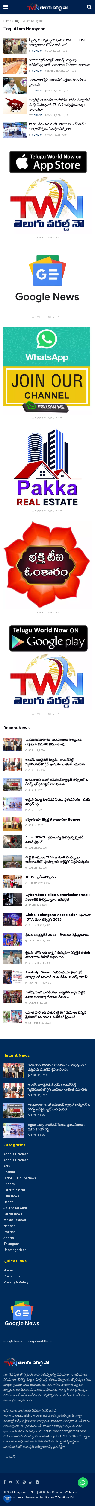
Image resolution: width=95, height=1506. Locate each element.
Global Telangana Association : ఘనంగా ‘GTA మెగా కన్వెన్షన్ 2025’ (58, 917)
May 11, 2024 (54, 90)
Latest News (12, 1214)
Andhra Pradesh (15, 1154)
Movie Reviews (14, 1220)
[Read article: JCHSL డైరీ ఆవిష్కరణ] (12, 881)
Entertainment (14, 1190)
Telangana (11, 1244)
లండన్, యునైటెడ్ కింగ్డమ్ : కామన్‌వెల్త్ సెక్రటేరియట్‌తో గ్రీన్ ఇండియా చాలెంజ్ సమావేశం (55, 762)
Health (8, 1202)
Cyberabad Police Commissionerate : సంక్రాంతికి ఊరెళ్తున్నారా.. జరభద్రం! (57, 897)
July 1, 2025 (54, 50)
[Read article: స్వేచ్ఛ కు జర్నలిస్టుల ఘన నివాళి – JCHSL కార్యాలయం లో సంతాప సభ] (15, 46)
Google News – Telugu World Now (27, 1341)
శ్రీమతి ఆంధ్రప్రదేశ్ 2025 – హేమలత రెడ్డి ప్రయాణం (57, 935)
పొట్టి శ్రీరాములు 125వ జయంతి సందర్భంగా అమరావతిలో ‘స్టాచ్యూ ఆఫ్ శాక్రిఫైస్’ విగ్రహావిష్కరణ (57, 859)
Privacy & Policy (15, 1282)
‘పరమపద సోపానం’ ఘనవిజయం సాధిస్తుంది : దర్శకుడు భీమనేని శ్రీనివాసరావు (54, 742)
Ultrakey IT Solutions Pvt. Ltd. (62, 1497)
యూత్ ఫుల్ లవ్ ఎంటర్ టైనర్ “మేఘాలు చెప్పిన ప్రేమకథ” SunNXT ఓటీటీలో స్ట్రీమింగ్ (55, 1014)
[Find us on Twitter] (17, 1482)
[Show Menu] (5, 7)
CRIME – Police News (19, 1178)
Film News (11, 1196)
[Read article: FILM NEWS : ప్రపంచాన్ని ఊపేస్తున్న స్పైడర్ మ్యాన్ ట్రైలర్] (12, 841)
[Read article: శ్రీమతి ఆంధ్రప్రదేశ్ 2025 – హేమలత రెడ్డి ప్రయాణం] (12, 939)
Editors (9, 1184)
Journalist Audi (15, 1208)
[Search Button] (89, 7)
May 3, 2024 (53, 134)
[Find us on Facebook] (4, 1482)
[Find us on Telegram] (37, 1482)
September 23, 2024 (58, 71)
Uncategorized (15, 1250)
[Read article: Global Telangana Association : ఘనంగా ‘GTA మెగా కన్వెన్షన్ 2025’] (12, 919)
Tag (17, 21)
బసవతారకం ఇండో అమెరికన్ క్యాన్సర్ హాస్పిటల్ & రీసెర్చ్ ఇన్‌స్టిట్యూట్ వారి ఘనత (56, 782)
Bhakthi (9, 1172)
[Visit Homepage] (47, 7)
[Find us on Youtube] (10, 1482)
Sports (8, 1238)
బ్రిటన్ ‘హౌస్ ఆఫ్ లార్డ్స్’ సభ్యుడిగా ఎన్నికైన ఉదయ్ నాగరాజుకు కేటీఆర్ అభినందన (57, 954)
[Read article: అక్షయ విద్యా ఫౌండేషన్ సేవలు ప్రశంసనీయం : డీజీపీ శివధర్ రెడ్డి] (12, 804)
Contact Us (12, 1276)
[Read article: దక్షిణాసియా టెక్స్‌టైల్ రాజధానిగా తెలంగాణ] (12, 824)
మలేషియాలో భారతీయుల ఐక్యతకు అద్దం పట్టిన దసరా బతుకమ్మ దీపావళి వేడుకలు (55, 994)
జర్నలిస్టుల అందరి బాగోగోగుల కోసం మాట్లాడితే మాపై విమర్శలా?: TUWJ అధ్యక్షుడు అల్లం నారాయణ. (60, 105)
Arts (6, 1166)
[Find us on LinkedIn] (30, 1482)
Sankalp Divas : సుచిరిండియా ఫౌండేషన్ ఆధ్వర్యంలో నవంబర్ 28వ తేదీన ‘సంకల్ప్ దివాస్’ (56, 974)
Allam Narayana (33, 21)
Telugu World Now (25, 1492)
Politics (9, 1232)
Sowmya (37, 50)
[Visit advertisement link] (47, 190)
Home (7, 21)
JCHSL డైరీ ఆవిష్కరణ (40, 877)
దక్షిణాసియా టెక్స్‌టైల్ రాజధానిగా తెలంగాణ (52, 819)
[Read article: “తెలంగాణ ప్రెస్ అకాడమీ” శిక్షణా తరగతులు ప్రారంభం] (15, 85)
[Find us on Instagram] (24, 1482)
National (9, 1226)
